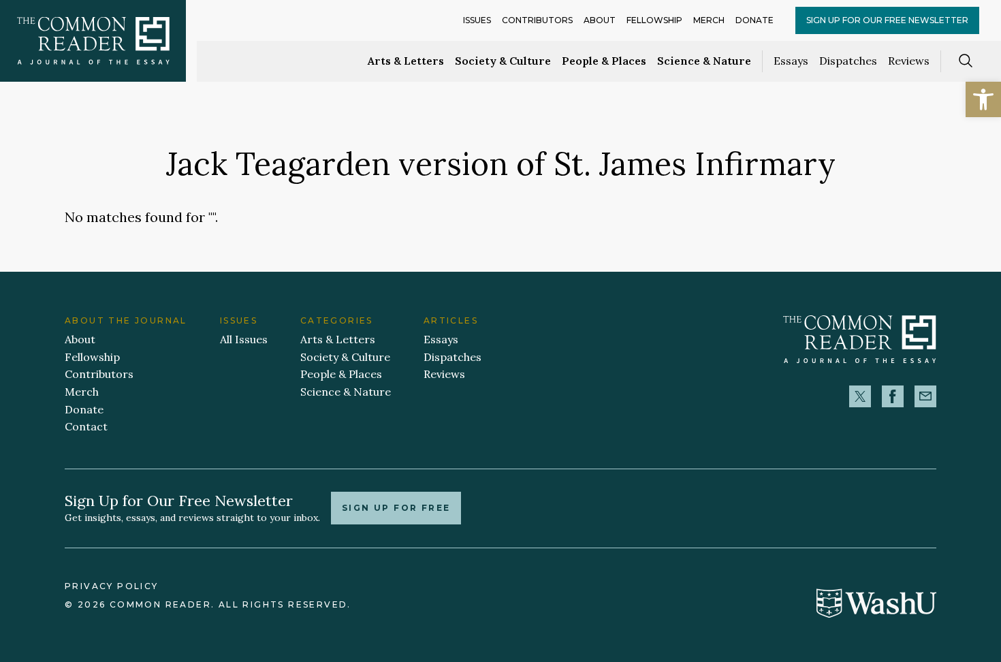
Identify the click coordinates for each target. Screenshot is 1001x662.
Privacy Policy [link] (112, 586)
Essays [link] (791, 60)
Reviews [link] (909, 60)
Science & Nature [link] (704, 60)
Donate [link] (754, 20)
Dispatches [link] (848, 60)
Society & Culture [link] (503, 60)
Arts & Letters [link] (406, 60)
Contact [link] (86, 426)
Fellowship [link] (654, 20)
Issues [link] (477, 20)
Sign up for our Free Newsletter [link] (887, 20)
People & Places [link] (604, 60)
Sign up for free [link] (396, 508)
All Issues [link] (244, 339)
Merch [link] (709, 20)
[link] (983, 99)
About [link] (600, 20)
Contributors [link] (537, 20)
